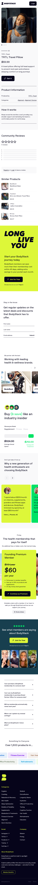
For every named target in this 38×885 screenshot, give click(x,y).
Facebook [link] (4, 840)
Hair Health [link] (23, 813)
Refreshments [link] (24, 816)
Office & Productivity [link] (26, 804)
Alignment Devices (31, 100)
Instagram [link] (4, 833)
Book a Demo (20, 612)
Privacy (35, 881)
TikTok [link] (3, 837)
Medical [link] (22, 791)
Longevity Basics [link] (25, 797)
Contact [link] (22, 840)
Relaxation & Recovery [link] (8, 797)
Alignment (21, 100)
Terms (29, 881)
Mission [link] (22, 833)
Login (12, 170)
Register (6, 170)
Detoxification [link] (24, 794)
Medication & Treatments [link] (9, 813)
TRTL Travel (5, 54)
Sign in (21, 285)
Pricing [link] (22, 837)
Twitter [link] (3, 843)
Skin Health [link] (4, 801)
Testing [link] (22, 807)
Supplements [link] (5, 810)
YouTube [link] (4, 846)
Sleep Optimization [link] (7, 804)
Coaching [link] (4, 794)
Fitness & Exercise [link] (7, 816)
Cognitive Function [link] (26, 810)
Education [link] (23, 820)
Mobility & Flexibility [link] (7, 807)
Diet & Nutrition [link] (6, 823)
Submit (32, 335)
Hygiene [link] (4, 791)
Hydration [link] (23, 801)
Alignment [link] (4, 820)
